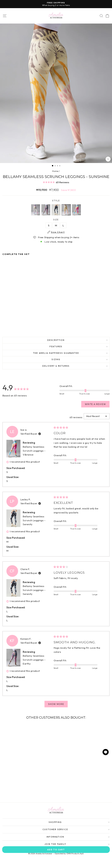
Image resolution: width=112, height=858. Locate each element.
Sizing (56, 359)
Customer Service (55, 829)
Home (55, 171)
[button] (56, 182)
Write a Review (97, 405)
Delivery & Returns (55, 366)
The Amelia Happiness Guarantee (56, 353)
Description (56, 340)
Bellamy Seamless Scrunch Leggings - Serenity (34, 520)
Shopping (55, 822)
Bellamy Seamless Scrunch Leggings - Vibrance (34, 450)
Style (56, 200)
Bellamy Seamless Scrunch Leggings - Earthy (34, 659)
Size (58, 219)
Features (56, 346)
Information (55, 837)
